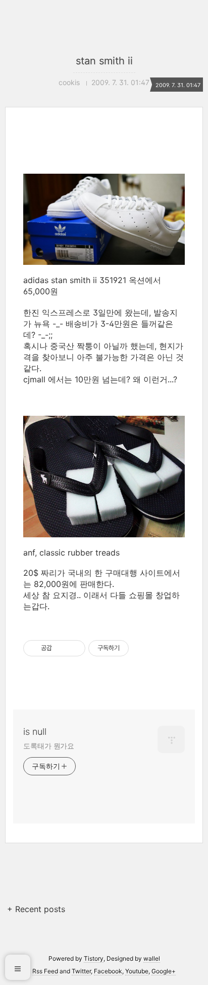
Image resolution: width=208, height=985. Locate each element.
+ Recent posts (36, 909)
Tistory (93, 958)
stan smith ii (104, 61)
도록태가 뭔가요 (48, 745)
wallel (151, 958)
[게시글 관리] (74, 648)
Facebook (108, 971)
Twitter (81, 971)
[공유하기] (61, 648)
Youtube (136, 971)
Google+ (163, 971)
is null (34, 731)
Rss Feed (45, 971)
